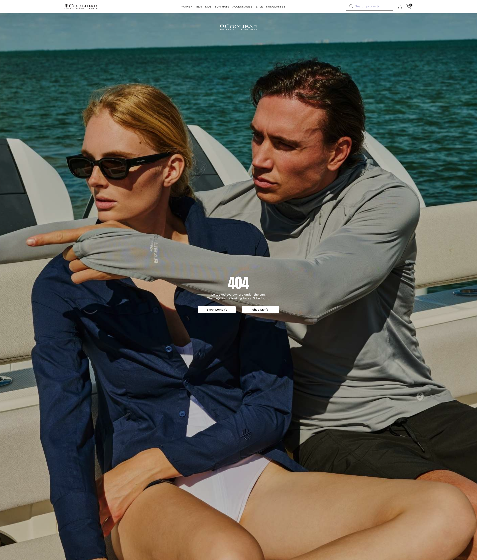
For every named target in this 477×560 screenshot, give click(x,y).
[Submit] (350, 6)
